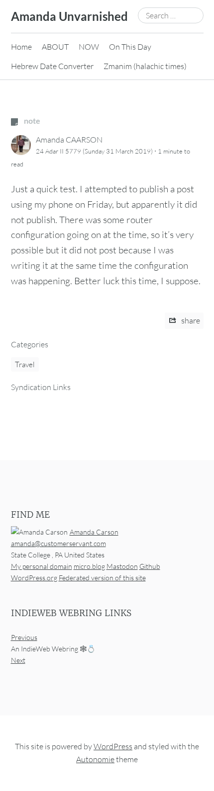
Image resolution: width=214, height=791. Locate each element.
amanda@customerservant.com (58, 543)
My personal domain (41, 566)
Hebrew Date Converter (52, 66)
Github (149, 566)
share (190, 320)
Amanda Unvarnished (69, 16)
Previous (24, 637)
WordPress (113, 747)
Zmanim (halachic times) (145, 66)
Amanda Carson (94, 532)
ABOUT (55, 47)
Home (21, 47)
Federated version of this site (102, 577)
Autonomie (95, 759)
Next (18, 660)
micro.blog (89, 566)
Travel (25, 364)
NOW (89, 47)
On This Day (130, 47)
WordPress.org (34, 577)
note (31, 120)
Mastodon (122, 566)
